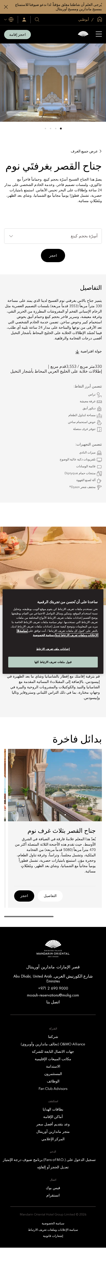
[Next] (18, 785)
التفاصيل (50, 895)
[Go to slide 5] (45, 815)
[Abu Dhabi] (83, 34)
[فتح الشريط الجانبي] (99, 34)
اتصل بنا (53, 1002)
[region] (53, 631)
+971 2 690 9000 (53, 988)
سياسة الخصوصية (43, 635)
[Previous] (91, 785)
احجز (53, 255)
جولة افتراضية (91, 351)
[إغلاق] (6, 7)
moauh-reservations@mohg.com (53, 995)
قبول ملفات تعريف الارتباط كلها (52, 662)
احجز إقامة (17, 34)
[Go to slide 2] (55, 128)
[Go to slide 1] (61, 128)
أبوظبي (84, 19)
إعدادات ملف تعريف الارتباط (53, 649)
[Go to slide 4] (45, 128)
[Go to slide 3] (50, 128)
